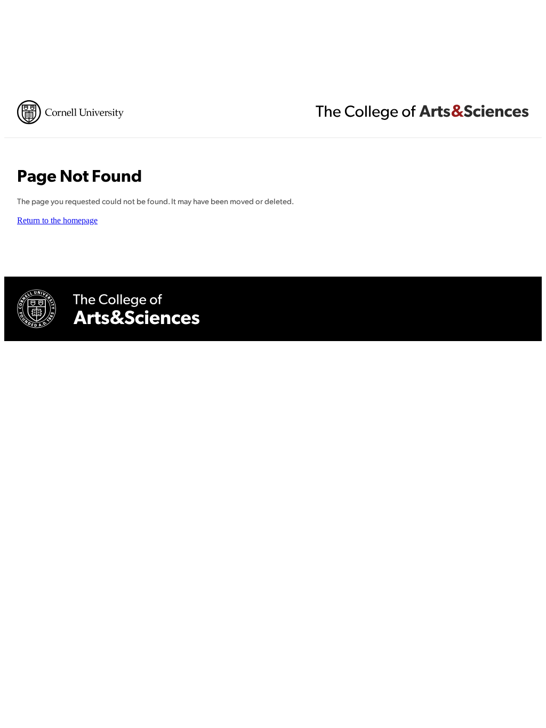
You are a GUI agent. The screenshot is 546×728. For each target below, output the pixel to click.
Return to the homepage (57, 220)
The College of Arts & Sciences (422, 112)
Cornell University (70, 112)
